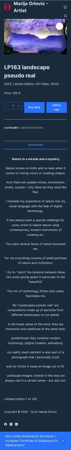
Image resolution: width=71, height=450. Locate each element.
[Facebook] (5, 424)
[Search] (65, 15)
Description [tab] (35, 145)
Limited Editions (31, 127)
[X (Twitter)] (11, 424)
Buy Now (34, 107)
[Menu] (65, 7)
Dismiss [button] (63, 441)
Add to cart (56, 107)
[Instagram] (16, 424)
